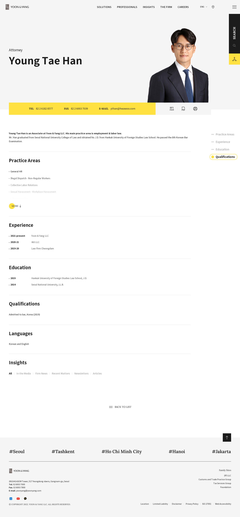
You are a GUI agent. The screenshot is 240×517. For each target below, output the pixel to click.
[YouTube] (18, 499)
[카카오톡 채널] (25, 499)
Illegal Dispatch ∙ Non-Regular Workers (30, 178)
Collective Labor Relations (24, 185)
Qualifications (225, 157)
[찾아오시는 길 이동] (213, 7)
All (10, 373)
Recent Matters (61, 373)
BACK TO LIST (123, 406)
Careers (183, 7)
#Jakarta (221, 451)
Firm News (41, 373)
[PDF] (183, 108)
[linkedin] (11, 499)
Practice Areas (225, 134)
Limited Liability (160, 504)
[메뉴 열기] (234, 7)
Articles (97, 373)
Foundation (225, 487)
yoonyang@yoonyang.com (28, 490)
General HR (16, 171)
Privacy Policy (192, 504)
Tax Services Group (222, 483)
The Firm (166, 7)
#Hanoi (177, 451)
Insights (149, 7)
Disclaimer (177, 504)
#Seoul (17, 451)
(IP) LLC (227, 475)
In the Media (23, 373)
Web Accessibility (223, 504)
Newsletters (81, 373)
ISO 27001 (206, 504)
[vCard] (171, 108)
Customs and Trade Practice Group (215, 479)
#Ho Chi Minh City (122, 451)
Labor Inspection (19, 198)
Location (145, 504)
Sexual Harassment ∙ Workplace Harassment (33, 191)
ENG (202, 7)
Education (222, 149)
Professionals (127, 7)
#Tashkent (63, 451)
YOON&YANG (17, 7)
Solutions (104, 7)
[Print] (195, 108)
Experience (223, 142)
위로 (227, 437)
